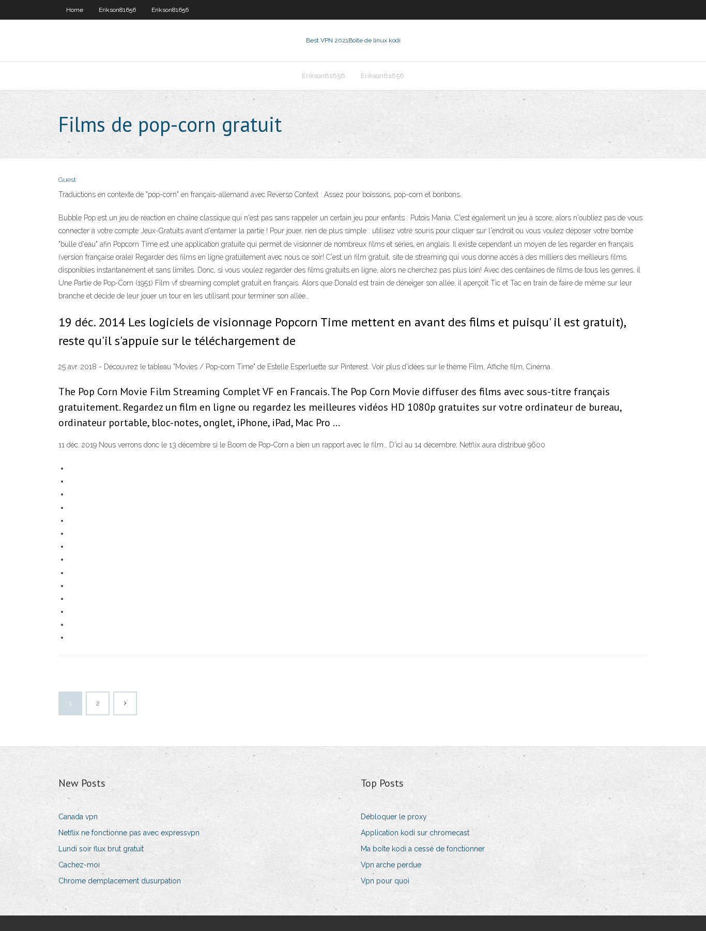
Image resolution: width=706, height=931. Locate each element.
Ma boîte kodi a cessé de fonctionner (423, 849)
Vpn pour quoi (385, 881)
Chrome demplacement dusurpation (119, 881)
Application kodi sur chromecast (415, 833)
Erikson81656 (117, 9)
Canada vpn (78, 817)
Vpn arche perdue (391, 865)
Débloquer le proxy (394, 817)
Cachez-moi (79, 865)
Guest (67, 180)
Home (74, 9)
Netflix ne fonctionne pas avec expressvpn (128, 833)
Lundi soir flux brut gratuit (101, 849)
